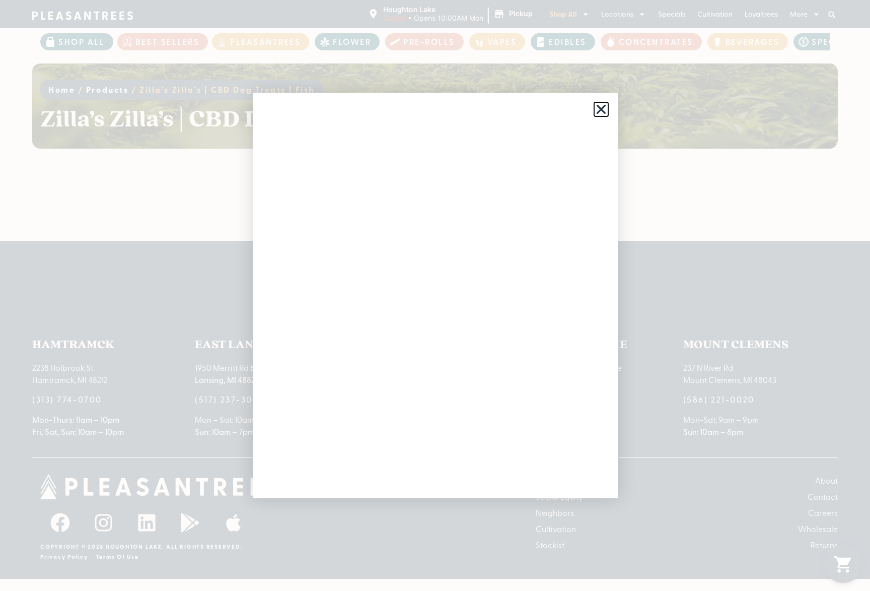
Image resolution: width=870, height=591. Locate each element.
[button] (601, 109)
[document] (435, 295)
